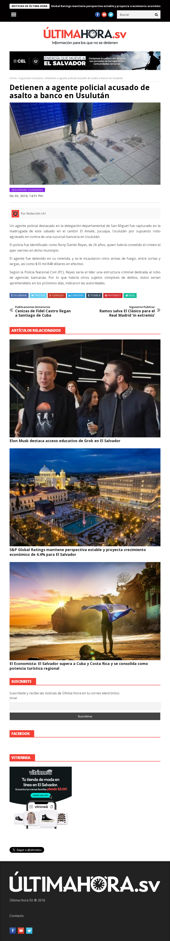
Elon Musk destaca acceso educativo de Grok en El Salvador (65, 440)
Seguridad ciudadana (31, 78)
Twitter (39, 295)
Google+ (58, 295)
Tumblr (95, 295)
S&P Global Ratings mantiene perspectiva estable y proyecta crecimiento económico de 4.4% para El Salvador (78, 552)
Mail (132, 295)
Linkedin (78, 295)
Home (13, 78)
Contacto (17, 915)
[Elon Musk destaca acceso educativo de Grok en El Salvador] (85, 388)
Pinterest (114, 295)
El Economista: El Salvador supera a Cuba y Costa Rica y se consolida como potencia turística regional (79, 666)
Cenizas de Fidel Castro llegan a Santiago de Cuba (43, 311)
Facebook (20, 295)
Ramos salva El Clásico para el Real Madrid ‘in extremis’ (127, 311)
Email (13, 698)
